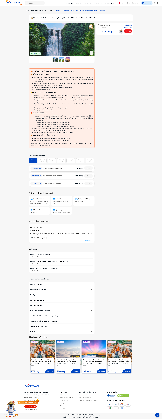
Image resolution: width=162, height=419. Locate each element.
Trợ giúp (62, 408)
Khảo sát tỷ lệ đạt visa (67, 397)
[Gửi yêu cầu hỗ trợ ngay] (121, 31)
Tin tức (62, 403)
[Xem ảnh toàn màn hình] (91, 53)
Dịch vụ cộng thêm (110, 3)
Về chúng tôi (64, 395)
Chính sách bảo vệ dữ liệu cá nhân (89, 400)
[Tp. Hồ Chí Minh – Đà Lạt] (55, 59)
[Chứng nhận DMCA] (122, 395)
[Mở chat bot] (11, 408)
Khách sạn (88, 3)
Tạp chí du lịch (64, 400)
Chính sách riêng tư (85, 395)
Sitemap (62, 406)
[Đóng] (39, 399)
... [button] (48, 10)
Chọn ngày (128, 31)
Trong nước (34, 10)
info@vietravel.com (32, 397)
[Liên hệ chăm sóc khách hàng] (157, 415)
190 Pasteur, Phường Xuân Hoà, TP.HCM (38, 395)
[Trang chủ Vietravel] (13, 3)
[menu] (158, 3)
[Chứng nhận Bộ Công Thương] (111, 395)
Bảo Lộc (52, 10)
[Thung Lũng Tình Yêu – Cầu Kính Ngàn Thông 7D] (61, 59)
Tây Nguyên (42, 10)
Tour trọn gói (69, 3)
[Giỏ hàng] (155, 3)
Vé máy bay (78, 3)
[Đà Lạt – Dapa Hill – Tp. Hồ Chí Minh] (68, 59)
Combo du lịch (98, 3)
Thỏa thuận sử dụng (85, 397)
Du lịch (28, 10)
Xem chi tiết (50, 371)
